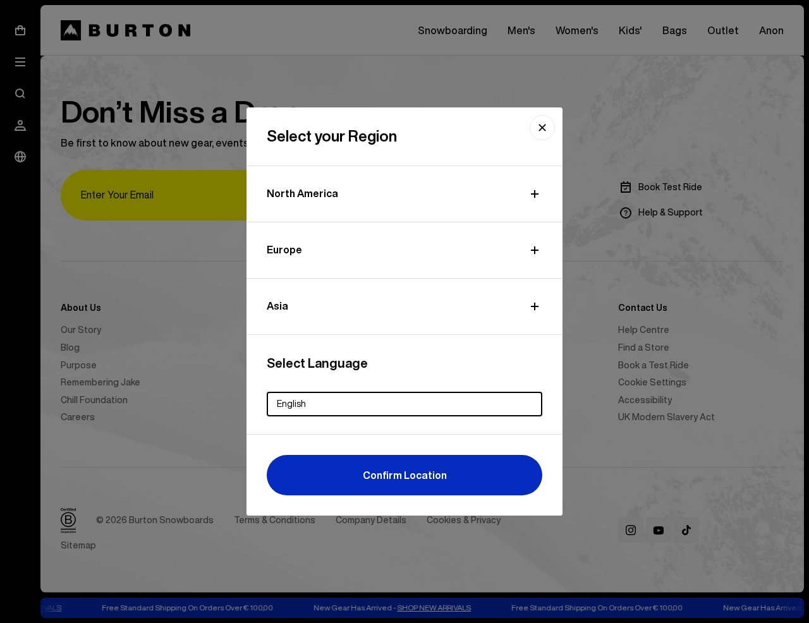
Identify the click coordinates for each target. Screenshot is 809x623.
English (291, 403)
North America (302, 193)
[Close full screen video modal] (542, 127)
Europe (284, 250)
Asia (277, 306)
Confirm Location (405, 475)
